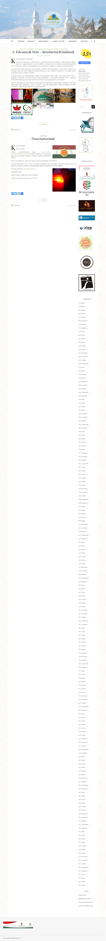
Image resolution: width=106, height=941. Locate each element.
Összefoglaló (48, 49)
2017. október (82, 617)
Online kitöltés (84, 62)
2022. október (82, 421)
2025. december (83, 321)
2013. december (83, 778)
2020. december (83, 488)
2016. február (82, 688)
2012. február (82, 849)
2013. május (82, 799)
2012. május (82, 839)
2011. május (82, 881)
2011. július (82, 874)
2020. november (83, 492)
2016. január (82, 692)
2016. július (82, 671)
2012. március (82, 846)
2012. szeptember (84, 824)
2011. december (83, 856)
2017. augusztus (83, 624)
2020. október (82, 496)
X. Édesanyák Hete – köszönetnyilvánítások (43, 52)
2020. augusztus (83, 503)
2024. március (82, 374)
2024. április (82, 371)
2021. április (82, 474)
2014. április (82, 767)
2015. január (82, 735)
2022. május (82, 435)
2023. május (82, 406)
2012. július (82, 831)
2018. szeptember (84, 578)
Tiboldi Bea (17, 129)
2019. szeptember (84, 535)
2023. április (82, 410)
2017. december (83, 610)
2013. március (82, 806)
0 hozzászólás (72, 130)
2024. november (83, 356)
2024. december (83, 353)
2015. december (83, 696)
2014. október (82, 746)
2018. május (82, 592)
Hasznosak (72, 41)
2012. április (82, 842)
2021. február (82, 481)
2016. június (82, 674)
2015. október (82, 703)
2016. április (82, 681)
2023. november (83, 385)
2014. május (82, 763)
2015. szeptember (84, 706)
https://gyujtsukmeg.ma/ (29, 169)
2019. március (82, 556)
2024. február (82, 378)
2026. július (82, 303)
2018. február (82, 603)
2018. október (82, 574)
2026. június (82, 306)
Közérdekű (38, 49)
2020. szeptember (84, 499)
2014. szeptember (84, 749)
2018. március (82, 599)
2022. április (82, 438)
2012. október (82, 821)
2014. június (82, 760)
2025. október (82, 324)
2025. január (82, 349)
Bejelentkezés (82, 895)
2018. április (82, 596)
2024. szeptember (84, 363)
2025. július (82, 331)
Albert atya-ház (58, 41)
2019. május (82, 549)
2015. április (82, 724)
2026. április (82, 310)
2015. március (82, 728)
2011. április (82, 885)
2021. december (83, 453)
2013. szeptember (84, 785)
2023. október (82, 388)
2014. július (82, 756)
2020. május (82, 506)
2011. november (83, 860)
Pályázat (57, 49)
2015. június (82, 717)
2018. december (83, 567)
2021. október (82, 460)
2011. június (82, 878)
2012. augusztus (83, 828)
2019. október (82, 531)
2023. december (83, 381)
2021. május (82, 471)
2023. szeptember (84, 392)
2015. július (82, 713)
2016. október (82, 660)
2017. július (82, 628)
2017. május (82, 635)
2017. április (82, 638)
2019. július (82, 542)
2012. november (83, 817)
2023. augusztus (83, 396)
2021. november (83, 456)
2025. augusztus (83, 328)
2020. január (82, 521)
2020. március (82, 513)
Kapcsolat (84, 41)
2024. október (82, 360)
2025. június (82, 335)
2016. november (83, 656)
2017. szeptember (84, 621)
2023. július (82, 399)
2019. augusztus (83, 538)
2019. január (82, 563)
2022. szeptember (84, 424)
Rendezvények (43, 41)
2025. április (82, 342)
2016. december (83, 653)
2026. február (82, 317)
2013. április (82, 803)
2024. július (82, 367)
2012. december (83, 814)
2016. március (82, 685)
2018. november (83, 571)
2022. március (82, 442)
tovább (43, 124)
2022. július (82, 431)
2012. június (82, 835)
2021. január (82, 485)
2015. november (83, 699)
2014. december (83, 738)
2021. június (82, 467)
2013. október (82, 781)
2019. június (82, 546)
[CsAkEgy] (53, 19)
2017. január (82, 649)
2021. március (82, 478)
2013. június (82, 796)
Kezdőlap (21, 41)
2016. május (82, 678)
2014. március (82, 771)
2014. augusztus (83, 753)
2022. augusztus (83, 428)
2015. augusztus (83, 710)
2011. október (82, 864)
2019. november (83, 528)
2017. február (82, 646)
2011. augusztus (83, 871)
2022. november (83, 417)
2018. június (82, 588)
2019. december (83, 524)
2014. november (83, 742)
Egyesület (30, 41)
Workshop (64, 49)
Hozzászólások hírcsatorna (86, 902)
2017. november (83, 613)
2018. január (82, 606)
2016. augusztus (83, 667)
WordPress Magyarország (86, 906)
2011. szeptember (84, 867)
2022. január (82, 449)
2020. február (82, 517)
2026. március (82, 313)
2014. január (82, 774)
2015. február (82, 731)
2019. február (82, 560)
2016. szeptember (84, 663)
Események (30, 49)
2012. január (82, 853)
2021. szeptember (84, 463)
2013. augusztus (83, 788)
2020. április (82, 510)
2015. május (82, 721)
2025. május (82, 338)
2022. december (83, 413)
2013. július (82, 792)
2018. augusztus (83, 581)
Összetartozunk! (43, 139)
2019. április (82, 553)
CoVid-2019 (22, 49)
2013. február (82, 810)
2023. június (82, 403)
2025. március (82, 346)
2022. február (82, 446)
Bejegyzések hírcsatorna (85, 898)
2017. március (82, 642)
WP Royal (18, 938)
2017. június (82, 631)
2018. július (82, 585)
